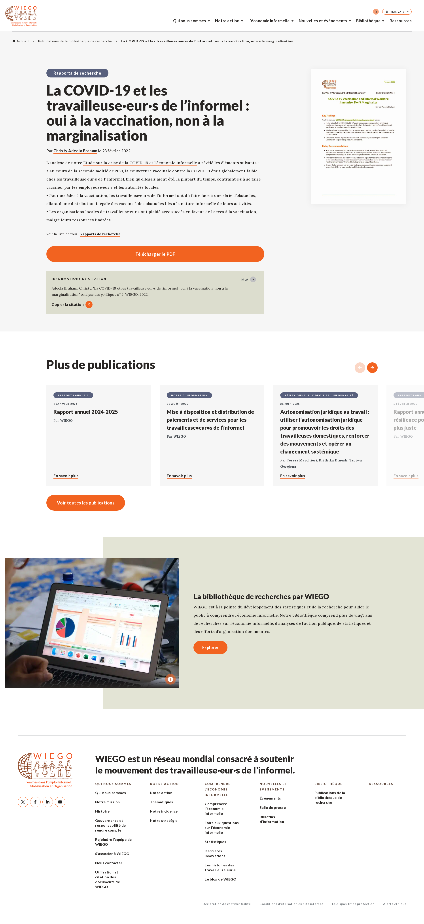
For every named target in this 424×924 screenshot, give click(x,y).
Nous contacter (108, 863)
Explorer (210, 647)
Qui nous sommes (189, 20)
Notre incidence (164, 811)
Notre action (227, 20)
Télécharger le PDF (110, 254)
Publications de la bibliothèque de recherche (329, 797)
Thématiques (161, 802)
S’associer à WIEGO (112, 853)
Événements (270, 798)
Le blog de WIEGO (220, 879)
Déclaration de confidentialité (227, 904)
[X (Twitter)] (23, 802)
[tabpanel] (92, 623)
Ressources (401, 20)
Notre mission (107, 802)
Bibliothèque (368, 20)
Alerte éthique (394, 904)
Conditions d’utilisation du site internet (291, 904)
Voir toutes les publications (85, 502)
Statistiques (215, 841)
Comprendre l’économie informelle (218, 789)
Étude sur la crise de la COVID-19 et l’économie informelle (140, 162)
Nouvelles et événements (323, 20)
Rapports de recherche (100, 234)
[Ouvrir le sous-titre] (170, 679)
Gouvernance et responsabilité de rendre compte (110, 825)
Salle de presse (273, 807)
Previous (360, 367)
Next (372, 367)
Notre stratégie (164, 820)
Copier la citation (68, 304)
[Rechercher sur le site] (376, 12)
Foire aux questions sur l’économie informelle (222, 827)
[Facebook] (35, 802)
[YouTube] (60, 802)
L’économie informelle (269, 20)
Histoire (102, 811)
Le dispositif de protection (353, 904)
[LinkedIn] (47, 802)
